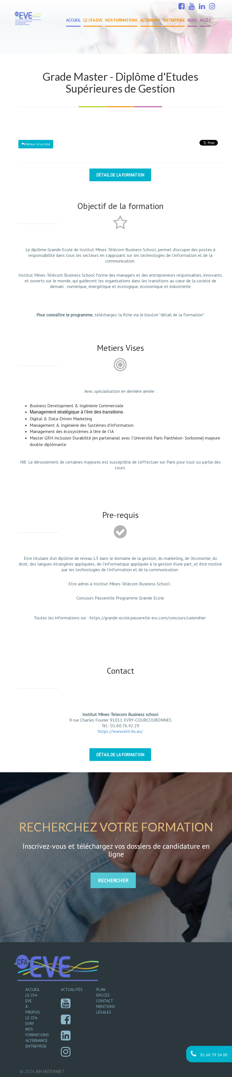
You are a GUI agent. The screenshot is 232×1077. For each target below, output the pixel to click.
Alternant (150, 20)
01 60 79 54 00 (213, 1054)
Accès (205, 20)
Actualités (72, 989)
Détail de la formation (120, 175)
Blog (192, 20)
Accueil (73, 20)
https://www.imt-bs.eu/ (120, 731)
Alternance (36, 1040)
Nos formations (121, 20)
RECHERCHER (113, 880)
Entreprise (174, 20)
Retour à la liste (37, 144)
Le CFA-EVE (92, 20)
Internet (50, 1071)
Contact (104, 1000)
